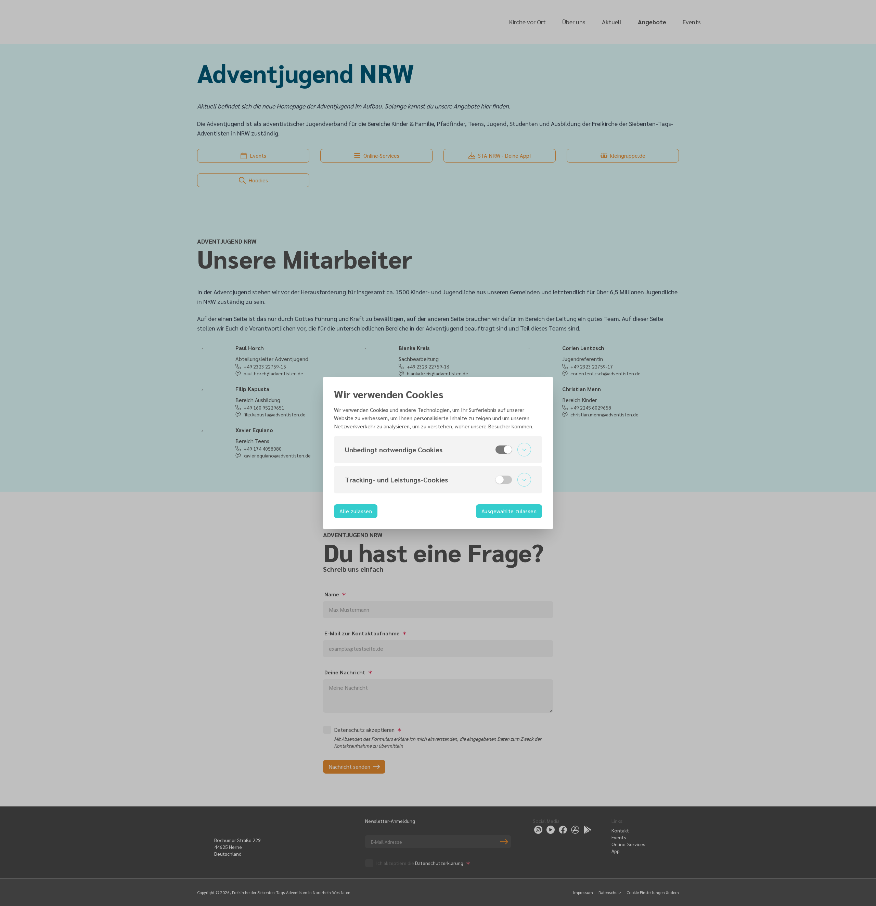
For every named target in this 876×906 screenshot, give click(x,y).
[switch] (503, 449)
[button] (438, 449)
